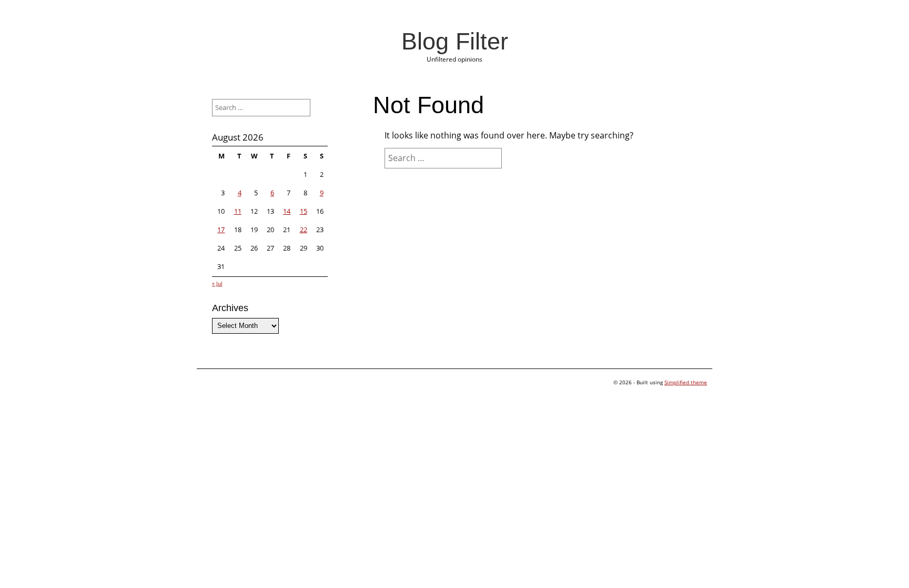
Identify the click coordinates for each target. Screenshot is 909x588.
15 (303, 211)
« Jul (217, 283)
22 (303, 229)
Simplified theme (685, 382)
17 (221, 229)
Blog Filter (454, 41)
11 (237, 211)
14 (286, 211)
